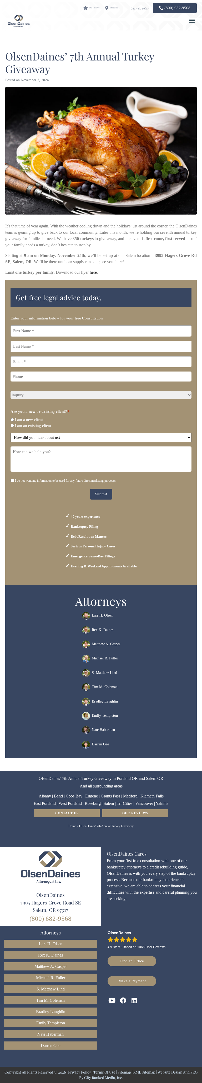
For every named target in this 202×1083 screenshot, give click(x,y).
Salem (109, 803)
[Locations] (107, 8)
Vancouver (144, 803)
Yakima (162, 803)
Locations (114, 8)
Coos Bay (74, 796)
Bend (58, 796)
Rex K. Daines (102, 630)
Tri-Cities (124, 803)
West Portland (70, 803)
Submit (101, 494)
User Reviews (151, 946)
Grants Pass (110, 796)
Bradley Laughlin (105, 701)
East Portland (45, 803)
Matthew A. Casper (106, 644)
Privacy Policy (79, 1072)
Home (72, 826)
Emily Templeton (105, 716)
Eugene (91, 796)
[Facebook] (123, 1000)
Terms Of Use (104, 1072)
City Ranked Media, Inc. (103, 1077)
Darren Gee (100, 744)
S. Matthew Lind (104, 673)
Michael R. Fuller (105, 658)
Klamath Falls (152, 796)
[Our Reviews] (86, 8)
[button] (192, 20)
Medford (130, 796)
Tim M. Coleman (105, 687)
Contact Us (67, 813)
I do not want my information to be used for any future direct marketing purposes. (66, 480)
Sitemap (124, 1072)
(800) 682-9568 (50, 918)
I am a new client (29, 420)
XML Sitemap (144, 1072)
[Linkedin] (134, 1000)
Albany (45, 796)
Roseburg (93, 803)
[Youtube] (112, 1000)
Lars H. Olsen (102, 616)
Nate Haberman (103, 730)
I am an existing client (33, 426)
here (93, 272)
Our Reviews (94, 8)
